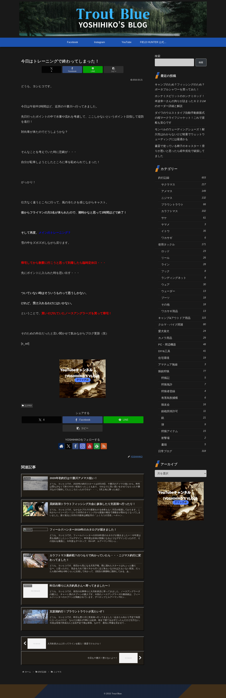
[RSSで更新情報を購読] (104, 446)
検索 (157, 56)
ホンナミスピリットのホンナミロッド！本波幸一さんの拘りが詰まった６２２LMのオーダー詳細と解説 (180, 101)
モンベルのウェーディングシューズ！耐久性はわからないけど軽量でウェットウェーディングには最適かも (180, 134)
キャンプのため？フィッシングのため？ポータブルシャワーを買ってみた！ (180, 87)
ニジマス (28, 405)
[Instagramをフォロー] (82, 446)
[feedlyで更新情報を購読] (97, 446)
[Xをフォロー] (68, 446)
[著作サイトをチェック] (61, 446)
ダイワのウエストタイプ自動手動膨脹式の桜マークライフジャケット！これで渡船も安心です (180, 117)
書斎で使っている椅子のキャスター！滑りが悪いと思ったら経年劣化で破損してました (180, 151)
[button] (113, 69)
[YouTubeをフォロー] (90, 446)
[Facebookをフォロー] (75, 446)
